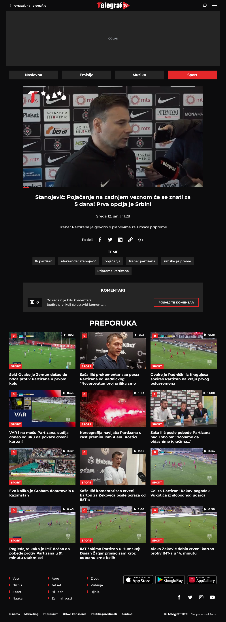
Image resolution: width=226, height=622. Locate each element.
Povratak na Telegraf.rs (29, 5)
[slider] (113, 187)
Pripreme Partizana (113, 271)
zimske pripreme (177, 261)
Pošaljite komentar (176, 302)
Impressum (50, 614)
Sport (192, 75)
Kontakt (126, 614)
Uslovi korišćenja (74, 614)
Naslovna (33, 75)
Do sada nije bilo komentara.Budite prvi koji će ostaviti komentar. (76, 302)
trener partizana (142, 261)
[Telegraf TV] (212, 597)
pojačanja (113, 261)
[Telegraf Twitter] (190, 597)
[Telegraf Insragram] (201, 597)
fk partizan (44, 261)
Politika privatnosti (104, 614)
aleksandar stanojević (78, 261)
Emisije (86, 75)
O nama (14, 614)
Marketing (31, 614)
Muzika (139, 75)
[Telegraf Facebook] (179, 597)
